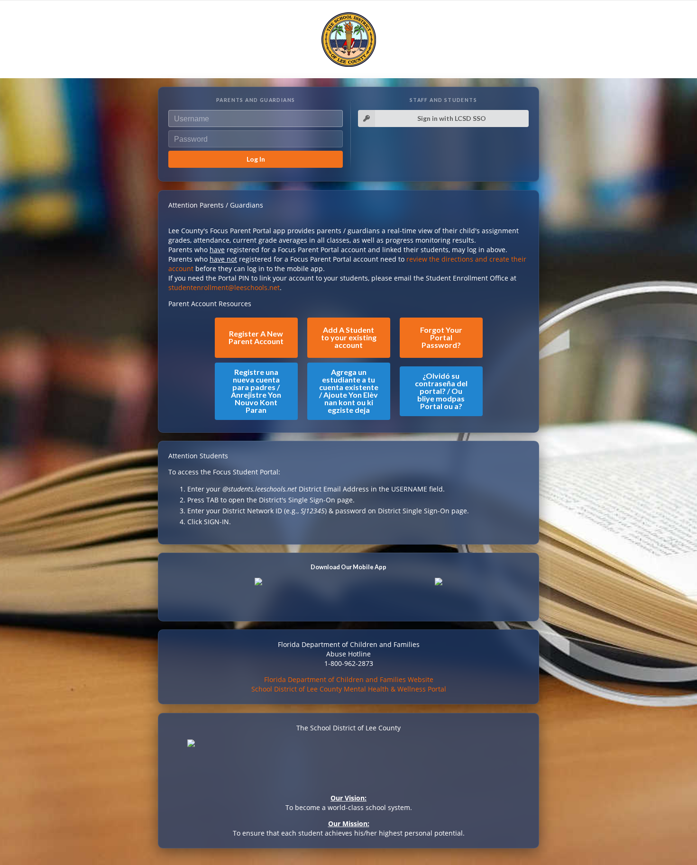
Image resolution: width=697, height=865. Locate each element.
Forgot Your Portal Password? (441, 337)
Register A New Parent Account (256, 337)
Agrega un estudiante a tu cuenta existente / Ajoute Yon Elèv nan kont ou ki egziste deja (348, 390)
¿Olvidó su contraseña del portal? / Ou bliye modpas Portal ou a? (441, 390)
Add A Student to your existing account (348, 337)
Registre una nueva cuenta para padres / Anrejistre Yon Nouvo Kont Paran (256, 390)
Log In (256, 159)
